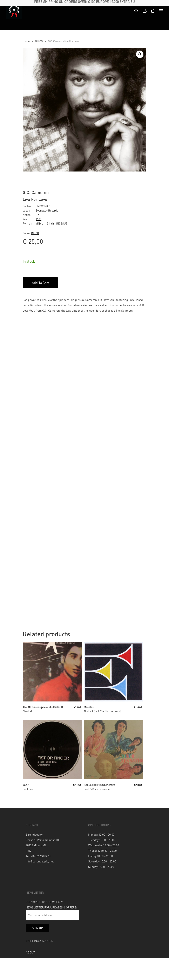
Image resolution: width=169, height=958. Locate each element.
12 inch (49, 223)
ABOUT (30, 952)
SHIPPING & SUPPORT (40, 941)
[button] (139, 54)
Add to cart (40, 282)
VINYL (39, 223)
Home (26, 41)
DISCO (39, 41)
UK (37, 214)
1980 (38, 219)
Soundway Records (47, 210)
